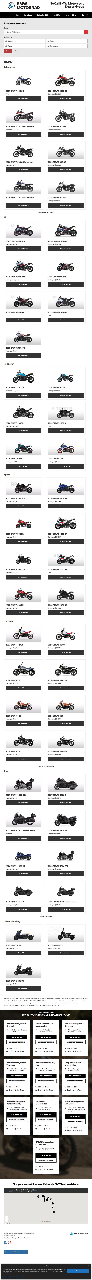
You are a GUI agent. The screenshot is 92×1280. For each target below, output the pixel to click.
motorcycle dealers (67, 1003)
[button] (88, 1266)
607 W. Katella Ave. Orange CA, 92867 (45, 1108)
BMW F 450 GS (10, 1001)
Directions (7, 1238)
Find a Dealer (28, 15)
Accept (78, 1271)
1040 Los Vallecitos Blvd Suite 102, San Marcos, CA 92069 (76, 1109)
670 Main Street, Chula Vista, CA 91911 (46, 1149)
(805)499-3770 (14, 1126)
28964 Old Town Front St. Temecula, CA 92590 (18, 1069)
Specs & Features (23, 99)
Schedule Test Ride (42, 15)
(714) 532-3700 (43, 1126)
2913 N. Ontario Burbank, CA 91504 (18, 1030)
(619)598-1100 (43, 1166)
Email (10, 1051)
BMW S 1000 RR (23, 1001)
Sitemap (26, 1238)
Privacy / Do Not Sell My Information (15, 1252)
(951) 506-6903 (14, 1087)
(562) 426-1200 (72, 1087)
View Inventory (17, 1037)
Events (67, 15)
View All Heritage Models (46, 766)
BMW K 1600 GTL (38, 1001)
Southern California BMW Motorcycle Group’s (26, 998)
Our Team (20, 1051)
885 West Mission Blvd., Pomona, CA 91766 (47, 1069)
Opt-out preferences (8, 1277)
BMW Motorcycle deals (65, 1001)
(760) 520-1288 (72, 1127)
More (74, 15)
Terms (20, 1238)
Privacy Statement (18, 1277)
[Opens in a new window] (5, 1242)
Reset (16, 51)
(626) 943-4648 (43, 1048)
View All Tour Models (46, 916)
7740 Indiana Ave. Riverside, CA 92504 (74, 1030)
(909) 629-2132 (43, 1087)
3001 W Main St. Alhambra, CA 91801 (46, 1030)
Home (18, 15)
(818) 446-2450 (14, 1048)
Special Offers (56, 15)
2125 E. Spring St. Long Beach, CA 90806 (75, 1069)
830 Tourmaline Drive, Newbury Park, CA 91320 (18, 1108)
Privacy (14, 1238)
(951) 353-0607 (72, 1048)
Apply (8, 51)
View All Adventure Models (46, 212)
